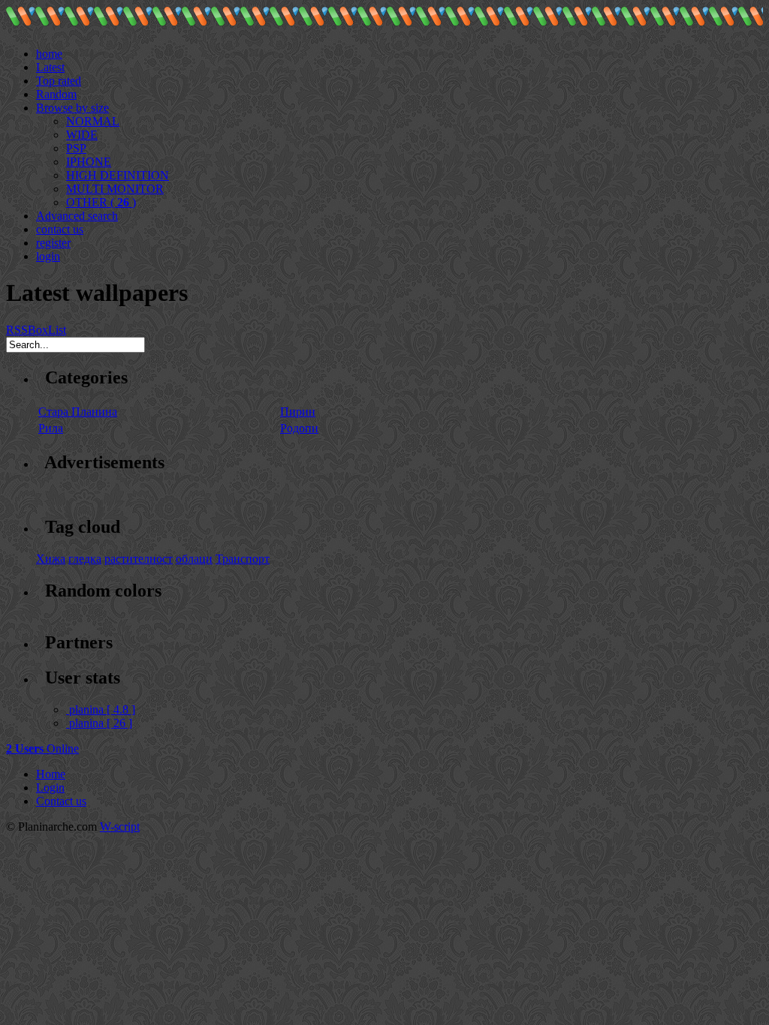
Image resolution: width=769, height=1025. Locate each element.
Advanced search (77, 215)
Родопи (299, 428)
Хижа (50, 558)
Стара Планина (77, 411)
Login (50, 787)
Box (38, 329)
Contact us (61, 801)
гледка (84, 558)
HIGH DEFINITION (117, 175)
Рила (50, 428)
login (48, 256)
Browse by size (72, 107)
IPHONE (88, 161)
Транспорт (243, 558)
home (49, 53)
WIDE (82, 134)
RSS (17, 329)
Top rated (58, 80)
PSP (76, 148)
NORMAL (92, 121)
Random (56, 94)
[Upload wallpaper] (42, 40)
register (53, 242)
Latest (50, 67)
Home (50, 774)
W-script (120, 826)
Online (42, 748)
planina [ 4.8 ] (102, 709)
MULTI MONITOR (115, 188)
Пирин (297, 411)
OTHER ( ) (101, 202)
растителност (138, 558)
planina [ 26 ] (100, 723)
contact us (59, 229)
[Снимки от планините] (20, 22)
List (57, 329)
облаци (194, 558)
